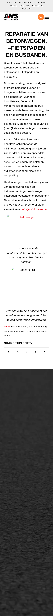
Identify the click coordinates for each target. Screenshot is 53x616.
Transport (11, 472)
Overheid (11, 433)
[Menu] (45, 17)
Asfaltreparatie (14, 394)
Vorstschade (13, 516)
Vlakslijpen (12, 511)
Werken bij (37, 6)
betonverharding (38, 326)
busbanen (32, 331)
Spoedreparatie (14, 407)
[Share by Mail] (44, 352)
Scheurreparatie (15, 494)
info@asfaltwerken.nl (34, 209)
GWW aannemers (16, 428)
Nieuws (13, 6)
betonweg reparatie (14, 331)
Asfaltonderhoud (15, 390)
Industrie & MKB (15, 437)
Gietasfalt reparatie (16, 476)
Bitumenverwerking (16, 399)
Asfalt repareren (15, 455)
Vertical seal (13, 507)
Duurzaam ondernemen (19, 3)
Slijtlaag (11, 463)
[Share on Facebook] (8, 352)
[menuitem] (19, 2)
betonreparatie (19, 326)
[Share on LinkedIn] (35, 352)
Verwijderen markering (18, 481)
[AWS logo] (22, 17)
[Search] (39, 17)
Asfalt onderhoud (15, 459)
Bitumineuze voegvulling (19, 468)
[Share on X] (17, 352)
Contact (26, 9)
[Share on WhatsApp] (26, 352)
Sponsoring (40, 3)
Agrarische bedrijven (17, 441)
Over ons (24, 6)
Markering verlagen (16, 412)
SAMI (9, 498)
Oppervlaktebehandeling (19, 403)
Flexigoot (11, 503)
